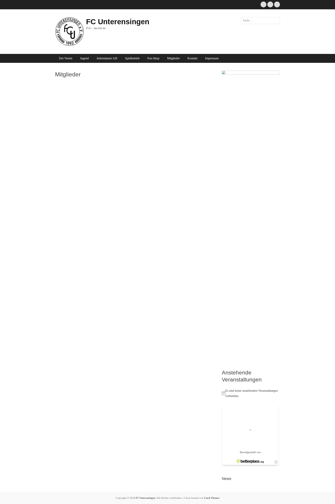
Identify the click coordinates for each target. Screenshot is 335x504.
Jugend (84, 58)
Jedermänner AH (107, 58)
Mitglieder (173, 58)
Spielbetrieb (132, 58)
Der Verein (65, 58)
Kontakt (192, 58)
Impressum (211, 58)
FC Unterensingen (117, 22)
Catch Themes (211, 497)
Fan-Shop (153, 58)
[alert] (251, 393)
